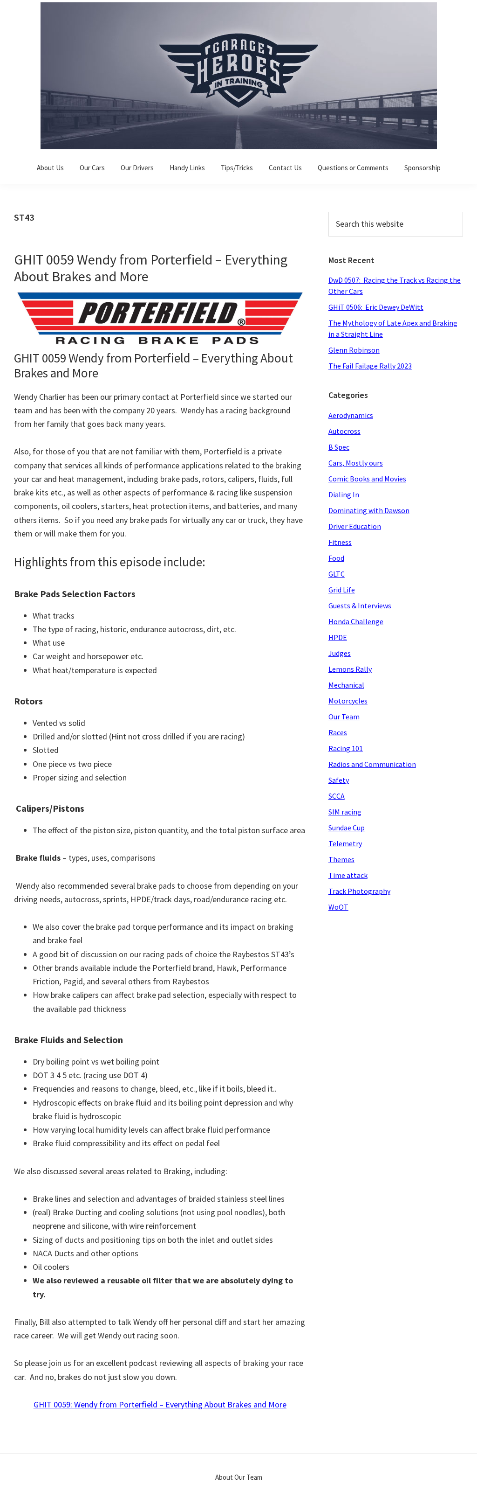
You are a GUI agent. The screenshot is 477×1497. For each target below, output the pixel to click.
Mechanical (346, 684)
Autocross (344, 431)
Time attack (348, 875)
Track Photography (359, 891)
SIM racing (344, 811)
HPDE (337, 637)
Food (336, 558)
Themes (341, 859)
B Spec (338, 447)
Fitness (340, 542)
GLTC (336, 573)
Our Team (344, 716)
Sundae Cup (346, 827)
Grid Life (341, 589)
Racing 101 (345, 748)
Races (337, 732)
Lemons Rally (350, 669)
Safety (338, 780)
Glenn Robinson (354, 350)
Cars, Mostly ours (355, 462)
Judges (339, 653)
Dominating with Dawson (368, 510)
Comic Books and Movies (367, 478)
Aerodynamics (350, 415)
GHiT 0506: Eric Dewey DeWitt (375, 307)
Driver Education (354, 526)
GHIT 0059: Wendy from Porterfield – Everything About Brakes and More (160, 1404)
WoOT (338, 907)
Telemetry (345, 843)
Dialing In (343, 494)
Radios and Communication (372, 764)
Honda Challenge (355, 621)
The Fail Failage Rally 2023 (370, 365)
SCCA (336, 796)
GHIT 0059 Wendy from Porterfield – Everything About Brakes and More (150, 268)
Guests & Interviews (359, 605)
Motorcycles (348, 700)
